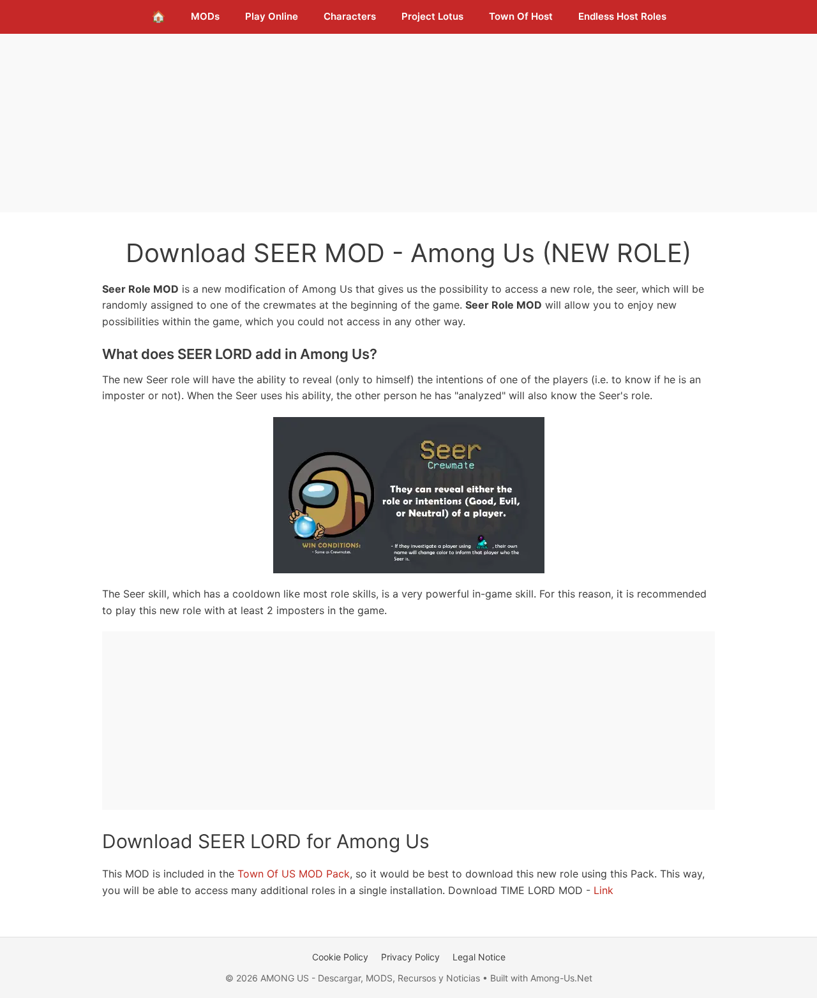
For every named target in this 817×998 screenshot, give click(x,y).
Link (603, 890)
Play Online (271, 16)
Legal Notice (479, 956)
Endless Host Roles (622, 16)
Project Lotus (432, 16)
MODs (205, 16)
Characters (350, 16)
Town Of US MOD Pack (293, 873)
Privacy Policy (410, 956)
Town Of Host (521, 16)
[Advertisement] (408, 123)
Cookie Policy (340, 956)
